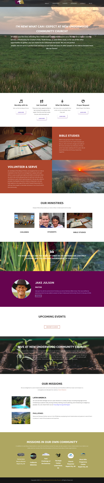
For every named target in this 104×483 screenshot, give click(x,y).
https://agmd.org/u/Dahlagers (61, 404)
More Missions (62, 390)
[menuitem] (47, 3)
